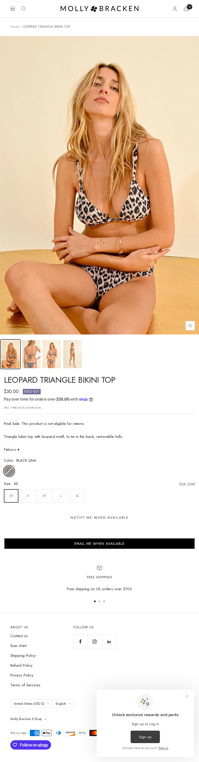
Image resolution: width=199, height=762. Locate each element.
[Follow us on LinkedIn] (109, 642)
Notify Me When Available (99, 517)
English (61, 703)
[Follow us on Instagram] (95, 642)
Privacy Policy (21, 675)
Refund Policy (21, 665)
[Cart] (186, 8)
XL (77, 495)
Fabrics (11, 449)
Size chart (187, 484)
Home (14, 26)
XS (11, 495)
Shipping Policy (23, 655)
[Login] (175, 8)
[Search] (23, 8)
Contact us (19, 636)
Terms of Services (25, 685)
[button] (99, 543)
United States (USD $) (29, 703)
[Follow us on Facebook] (80, 642)
